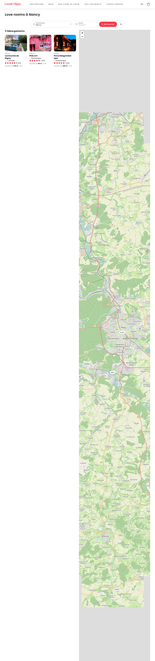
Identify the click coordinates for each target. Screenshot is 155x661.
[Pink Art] (40, 43)
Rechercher (109, 24)
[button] (122, 332)
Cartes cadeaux (114, 4)
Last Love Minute (92, 4)
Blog (51, 4)
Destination (40, 23)
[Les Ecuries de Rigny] (16, 43)
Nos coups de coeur (68, 4)
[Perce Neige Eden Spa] (65, 43)
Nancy (7, 53)
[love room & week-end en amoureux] (13, 4)
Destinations (37, 4)
